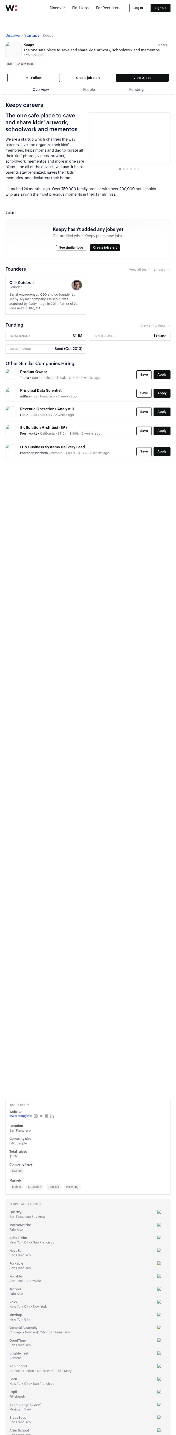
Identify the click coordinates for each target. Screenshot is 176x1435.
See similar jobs (71, 247)
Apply (162, 374)
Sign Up (160, 8)
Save (144, 374)
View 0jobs (142, 78)
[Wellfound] (11, 8)
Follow (35, 78)
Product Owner (33, 372)
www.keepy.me (20, 1116)
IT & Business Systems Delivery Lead (52, 447)
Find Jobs (80, 8)
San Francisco (20, 1130)
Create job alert (88, 78)
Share (163, 45)
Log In (138, 8)
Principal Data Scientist (41, 390)
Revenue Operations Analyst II (47, 409)
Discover (57, 8)
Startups (31, 35)
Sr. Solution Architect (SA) (43, 428)
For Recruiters (108, 8)
